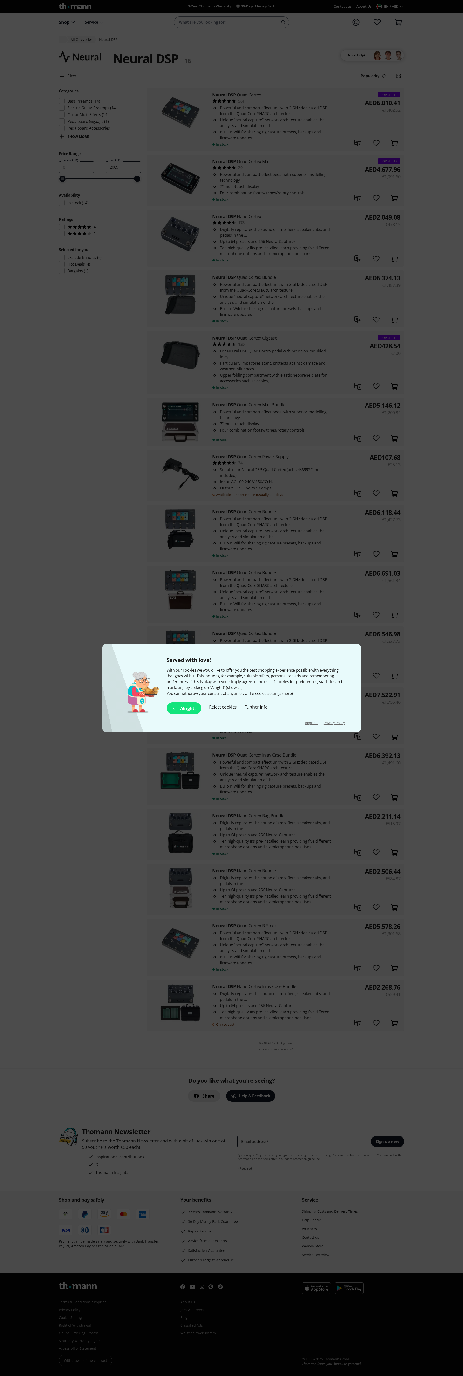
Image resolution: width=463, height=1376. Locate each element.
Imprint (311, 723)
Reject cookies (223, 707)
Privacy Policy (334, 723)
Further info (256, 707)
